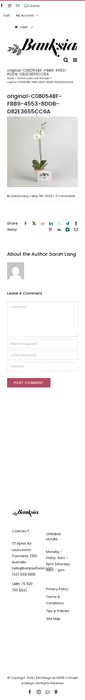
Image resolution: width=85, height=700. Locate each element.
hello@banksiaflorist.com (32, 568)
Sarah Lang (20, 196)
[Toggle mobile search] (66, 60)
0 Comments (65, 196)
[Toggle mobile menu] (75, 60)
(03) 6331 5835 (24, 574)
